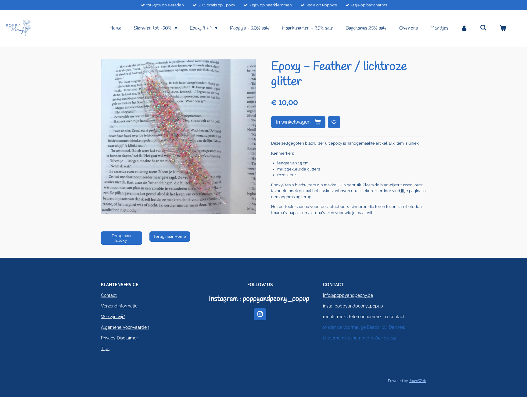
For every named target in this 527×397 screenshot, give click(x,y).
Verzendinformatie (119, 306)
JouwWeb (417, 381)
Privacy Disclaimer (119, 338)
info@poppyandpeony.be (348, 295)
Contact (109, 295)
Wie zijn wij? (113, 316)
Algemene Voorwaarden (125, 327)
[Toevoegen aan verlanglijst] (334, 122)
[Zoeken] (483, 28)
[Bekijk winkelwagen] (503, 28)
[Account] (464, 28)
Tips (105, 348)
